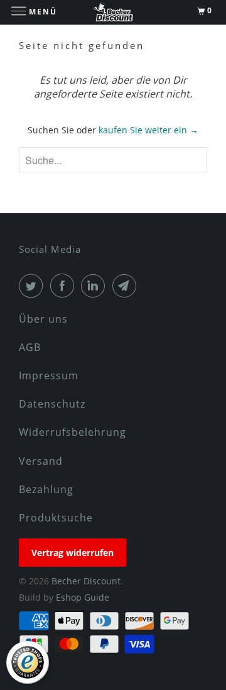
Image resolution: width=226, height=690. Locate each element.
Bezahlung (46, 489)
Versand (41, 461)
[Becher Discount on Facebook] (64, 286)
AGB (30, 347)
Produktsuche (56, 518)
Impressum (48, 375)
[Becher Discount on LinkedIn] (95, 286)
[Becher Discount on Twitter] (33, 286)
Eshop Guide (82, 597)
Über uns (43, 319)
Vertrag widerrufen (72, 553)
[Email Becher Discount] (126, 286)
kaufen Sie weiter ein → (148, 130)
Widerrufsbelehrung (72, 432)
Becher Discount (86, 581)
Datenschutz (52, 404)
